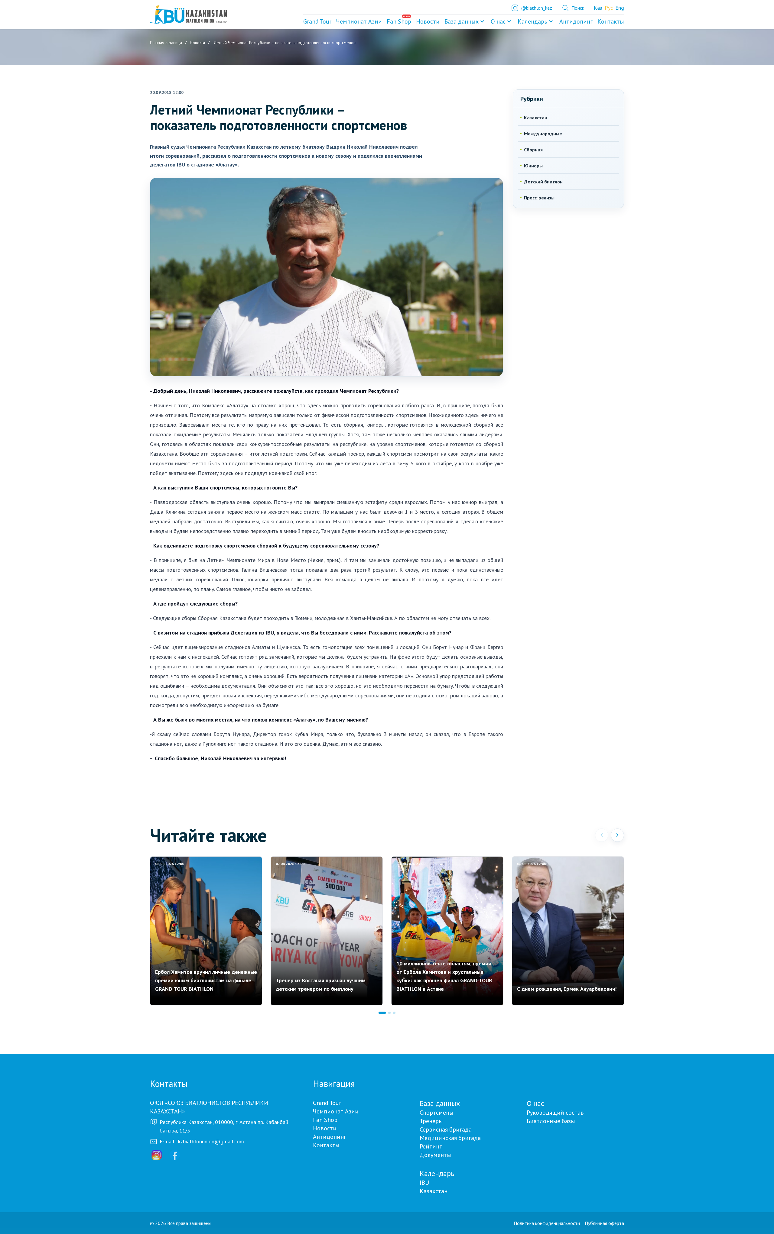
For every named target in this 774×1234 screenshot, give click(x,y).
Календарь (532, 21)
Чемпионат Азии (336, 1111)
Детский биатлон (543, 182)
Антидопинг (329, 1137)
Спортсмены (437, 1112)
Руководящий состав (555, 1112)
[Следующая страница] (617, 835)
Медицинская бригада (450, 1138)
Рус (609, 7)
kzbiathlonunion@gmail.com (211, 1141)
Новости (325, 1128)
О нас (498, 21)
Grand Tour (327, 1103)
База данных (461, 21)
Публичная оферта (604, 1223)
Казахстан (535, 118)
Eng (619, 7)
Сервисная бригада (446, 1129)
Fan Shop (325, 1120)
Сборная (533, 150)
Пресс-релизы (539, 198)
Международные (543, 134)
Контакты (326, 1145)
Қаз (598, 7)
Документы (435, 1155)
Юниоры (533, 166)
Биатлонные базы (551, 1121)
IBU (424, 1183)
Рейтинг (431, 1146)
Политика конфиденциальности (547, 1223)
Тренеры (431, 1121)
